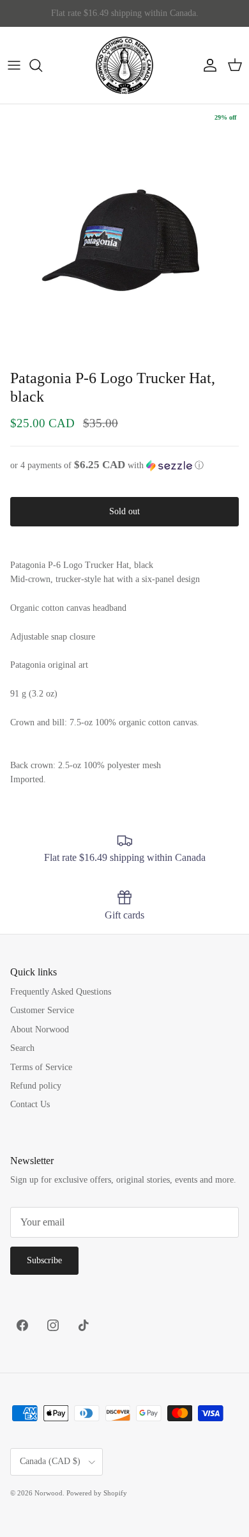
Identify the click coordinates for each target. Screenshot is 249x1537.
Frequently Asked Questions (60, 992)
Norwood (48, 1493)
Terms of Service (41, 1067)
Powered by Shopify (96, 1493)
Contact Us (30, 1104)
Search (22, 1048)
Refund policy (35, 1086)
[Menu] (14, 65)
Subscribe (44, 1260)
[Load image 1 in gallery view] (124, 229)
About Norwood (39, 1029)
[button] (124, 465)
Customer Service (42, 1010)
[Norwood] (124, 65)
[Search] (42, 65)
